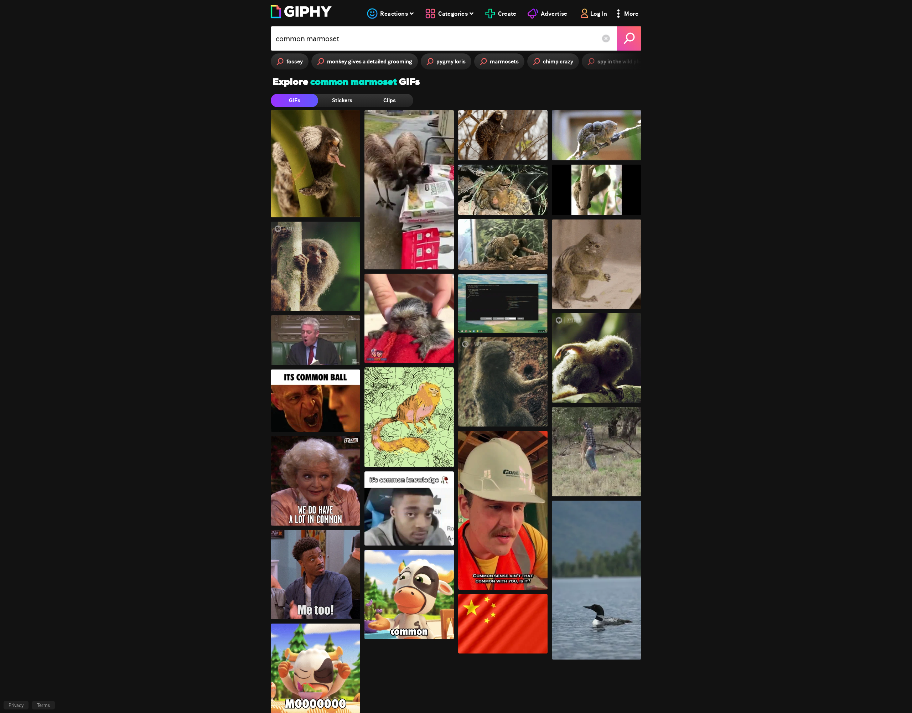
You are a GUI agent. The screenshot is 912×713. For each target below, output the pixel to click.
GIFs (294, 100)
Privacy (16, 705)
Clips (389, 100)
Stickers (342, 100)
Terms (43, 705)
